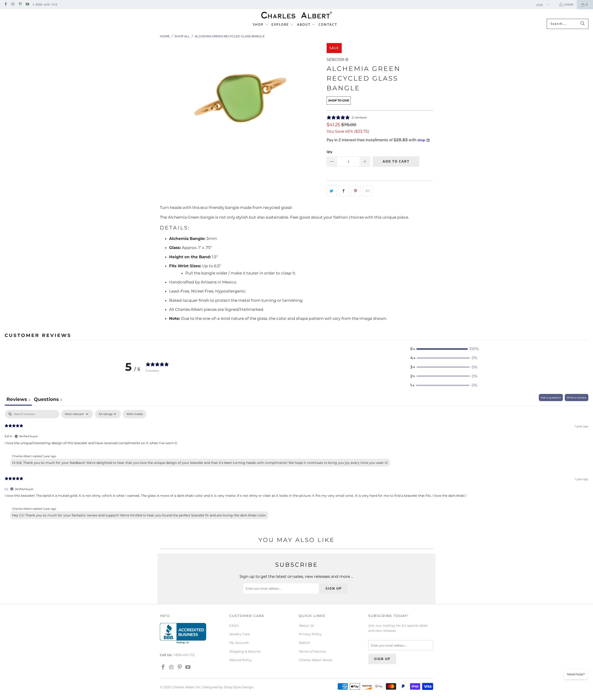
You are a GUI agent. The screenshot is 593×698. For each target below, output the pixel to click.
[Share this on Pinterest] (356, 191)
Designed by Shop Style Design (227, 687)
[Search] (582, 24)
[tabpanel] (296, 466)
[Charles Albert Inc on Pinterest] (20, 4)
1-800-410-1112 (45, 4)
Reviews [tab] (18, 399)
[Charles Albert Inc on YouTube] (27, 4)
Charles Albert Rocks (315, 660)
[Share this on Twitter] (332, 191)
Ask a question (551, 397)
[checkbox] (134, 414)
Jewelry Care (239, 634)
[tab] (48, 400)
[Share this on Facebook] (344, 191)
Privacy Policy (310, 634)
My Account (239, 643)
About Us (306, 625)
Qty (329, 152)
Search (304, 643)
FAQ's (234, 625)
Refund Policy (240, 660)
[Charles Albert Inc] (296, 15)
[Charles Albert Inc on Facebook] (5, 4)
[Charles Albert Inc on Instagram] (13, 4)
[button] (260, 25)
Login (568, 4)
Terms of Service (312, 651)
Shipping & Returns (245, 651)
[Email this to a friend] (368, 191)
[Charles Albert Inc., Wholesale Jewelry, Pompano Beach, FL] (183, 633)
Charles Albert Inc (186, 687)
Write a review (577, 397)
